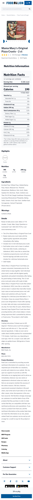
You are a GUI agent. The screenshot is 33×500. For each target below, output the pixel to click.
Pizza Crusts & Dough (23, 15)
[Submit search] (29, 9)
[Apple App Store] (10, 486)
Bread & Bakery (11, 15)
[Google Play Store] (22, 486)
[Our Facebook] (10, 481)
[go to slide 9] (22, 41)
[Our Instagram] (16, 481)
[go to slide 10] (24, 41)
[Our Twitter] (22, 481)
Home (3, 15)
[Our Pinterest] (4, 481)
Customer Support (9, 467)
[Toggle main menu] (3, 3)
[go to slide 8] (20, 41)
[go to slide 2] (8, 41)
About (5, 460)
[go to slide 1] (6, 41)
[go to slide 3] (10, 41)
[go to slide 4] (12, 41)
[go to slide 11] (26, 41)
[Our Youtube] (29, 481)
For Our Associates (9, 474)
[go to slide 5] (14, 41)
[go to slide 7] (18, 41)
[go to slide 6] (16, 41)
